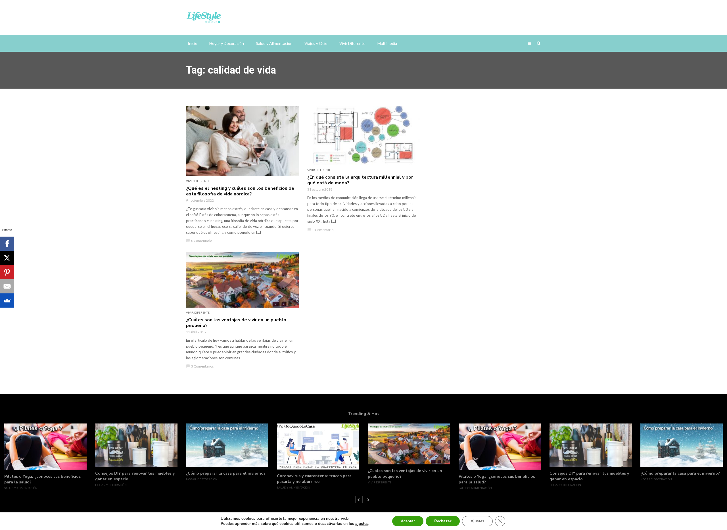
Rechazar (442, 521)
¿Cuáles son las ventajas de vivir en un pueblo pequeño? (236, 322)
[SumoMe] (7, 300)
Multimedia (387, 43)
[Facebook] (7, 244)
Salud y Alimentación (274, 43)
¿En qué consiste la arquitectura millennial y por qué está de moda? (360, 180)
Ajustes (477, 521)
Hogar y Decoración (226, 43)
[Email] (7, 286)
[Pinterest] (7, 272)
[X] (7, 258)
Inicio (192, 43)
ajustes (361, 523)
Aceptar (408, 521)
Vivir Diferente (352, 43)
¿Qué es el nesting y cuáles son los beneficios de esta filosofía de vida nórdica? (240, 191)
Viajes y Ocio (315, 43)
